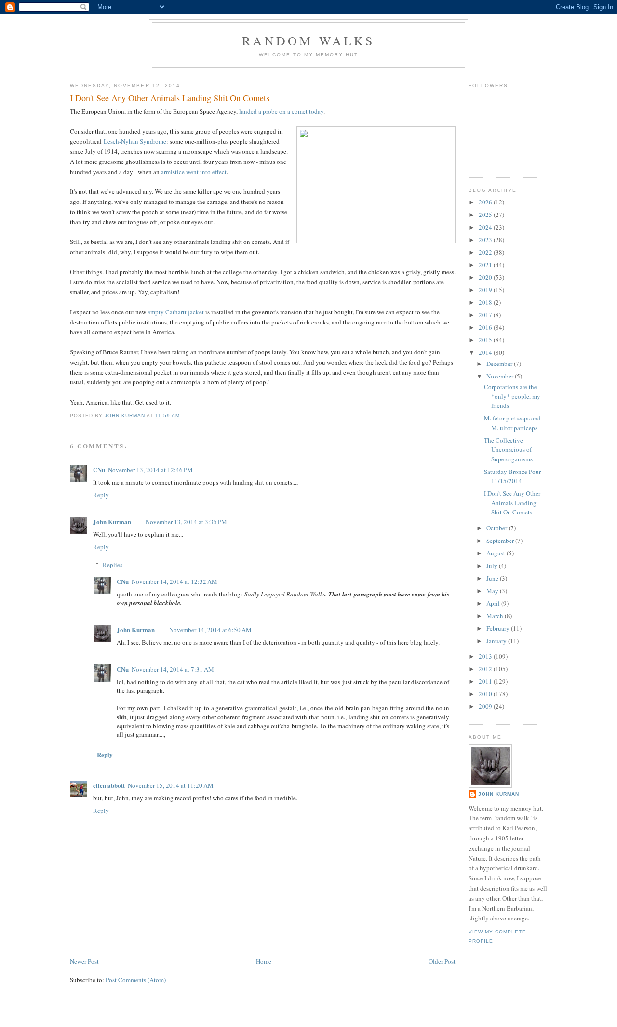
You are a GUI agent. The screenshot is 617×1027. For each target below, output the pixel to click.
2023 (486, 239)
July (492, 565)
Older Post (442, 961)
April (493, 603)
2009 (486, 706)
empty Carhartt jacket (176, 312)
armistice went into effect (194, 171)
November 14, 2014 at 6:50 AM (210, 629)
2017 (486, 315)
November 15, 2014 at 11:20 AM (171, 785)
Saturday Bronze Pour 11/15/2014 (512, 476)
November (500, 376)
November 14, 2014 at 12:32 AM (174, 581)
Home (263, 961)
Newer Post (84, 961)
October (497, 528)
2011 (486, 681)
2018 (486, 302)
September (500, 540)
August (496, 553)
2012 (486, 668)
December (500, 363)
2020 (486, 277)
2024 (486, 227)
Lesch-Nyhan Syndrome (135, 141)
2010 (486, 693)
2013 (486, 656)
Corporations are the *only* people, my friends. (512, 396)
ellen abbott (109, 785)
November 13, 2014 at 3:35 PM (186, 521)
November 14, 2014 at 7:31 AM (173, 669)
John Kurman (112, 521)
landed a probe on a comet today (281, 111)
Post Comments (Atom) (136, 979)
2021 (486, 264)
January (497, 640)
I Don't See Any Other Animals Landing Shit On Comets (512, 502)
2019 (486, 289)
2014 (486, 352)
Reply (101, 494)
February (498, 628)
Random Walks (308, 40)
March (495, 615)
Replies (112, 564)
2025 (486, 214)
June (493, 578)
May (493, 590)
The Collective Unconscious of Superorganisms (508, 449)
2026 (486, 202)
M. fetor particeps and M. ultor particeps (512, 423)
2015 (486, 340)
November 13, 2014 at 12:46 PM (150, 469)
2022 (486, 252)
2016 (486, 327)
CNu (99, 469)
